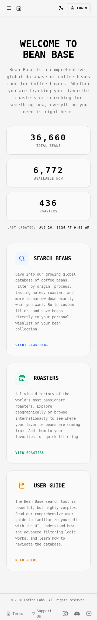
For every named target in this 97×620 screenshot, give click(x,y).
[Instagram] (65, 613)
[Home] (19, 8)
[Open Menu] (9, 8)
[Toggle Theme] (61, 8)
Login (82, 8)
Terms (17, 613)
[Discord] (77, 613)
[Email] (89, 613)
